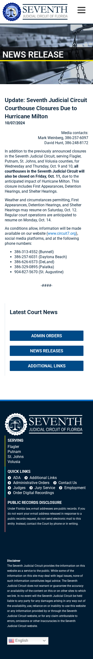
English (21, 640)
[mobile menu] (81, 15)
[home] (34, 11)
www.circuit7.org (62, 233)
